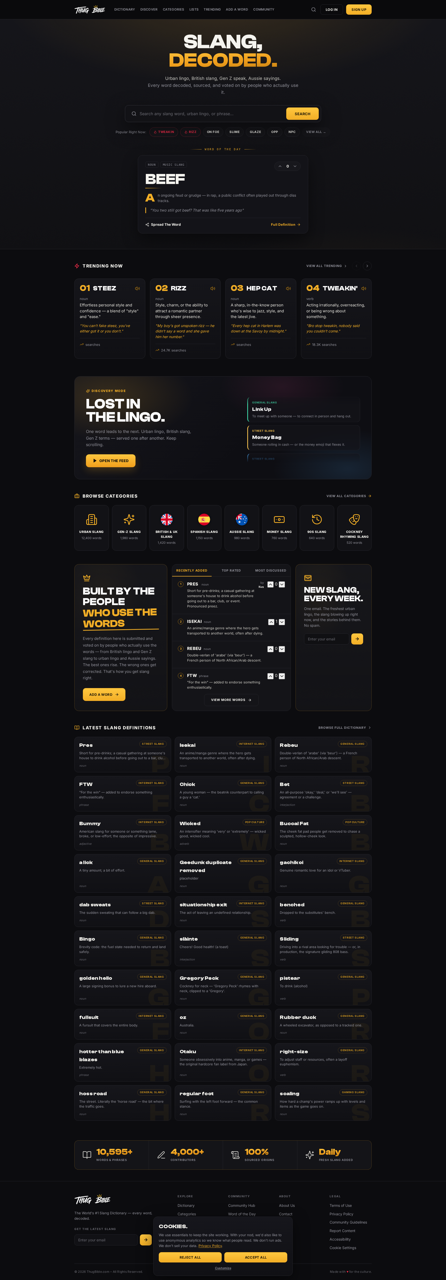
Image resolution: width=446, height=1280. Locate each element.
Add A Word (237, 9)
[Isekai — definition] (223, 754)
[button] (367, 266)
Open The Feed (114, 460)
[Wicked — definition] (223, 832)
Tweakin (166, 132)
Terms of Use (341, 1205)
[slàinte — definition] (223, 948)
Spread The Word (166, 224)
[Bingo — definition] (123, 948)
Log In (332, 9)
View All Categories (346, 496)
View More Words (228, 700)
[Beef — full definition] (223, 194)
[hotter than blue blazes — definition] (123, 1062)
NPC (292, 132)
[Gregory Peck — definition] (223, 987)
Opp (274, 132)
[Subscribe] (357, 639)
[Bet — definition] (323, 793)
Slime (234, 132)
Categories (173, 9)
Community (263, 9)
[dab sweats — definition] (123, 912)
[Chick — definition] (223, 793)
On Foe (213, 132)
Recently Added (192, 570)
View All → (316, 132)
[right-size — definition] (323, 1062)
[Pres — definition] (123, 754)
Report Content (342, 1230)
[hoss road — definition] (123, 1102)
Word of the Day (242, 1214)
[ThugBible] (89, 9)
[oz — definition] (223, 1024)
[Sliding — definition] (323, 948)
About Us (287, 1205)
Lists (194, 9)
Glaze (255, 132)
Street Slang (153, 743)
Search (302, 114)
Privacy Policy (341, 1214)
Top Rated (231, 570)
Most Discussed (270, 570)
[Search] (313, 9)
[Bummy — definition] (123, 832)
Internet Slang (251, 743)
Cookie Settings (343, 1247)
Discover (149, 9)
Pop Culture (255, 822)
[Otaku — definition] (223, 1062)
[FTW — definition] (123, 793)
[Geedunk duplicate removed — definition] (223, 873)
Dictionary (124, 9)
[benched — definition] (323, 912)
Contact (285, 1214)
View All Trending (324, 266)
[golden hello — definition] (123, 987)
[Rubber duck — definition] (323, 1024)
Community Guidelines (348, 1222)
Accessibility (340, 1239)
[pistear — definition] (323, 987)
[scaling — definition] (323, 1102)
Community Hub (241, 1205)
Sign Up (359, 9)
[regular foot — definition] (223, 1102)
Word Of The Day (223, 149)
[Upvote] (280, 166)
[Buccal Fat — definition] (323, 832)
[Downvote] (295, 166)
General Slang (352, 743)
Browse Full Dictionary (342, 728)
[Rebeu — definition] (323, 754)
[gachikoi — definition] (323, 873)
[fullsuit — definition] (123, 1024)
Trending (212, 9)
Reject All (190, 1257)
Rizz (192, 132)
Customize (223, 1268)
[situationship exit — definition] (223, 912)
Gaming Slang (353, 1092)
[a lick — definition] (123, 873)
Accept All (256, 1257)
